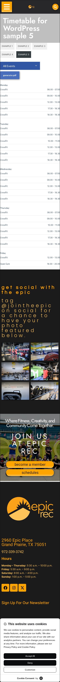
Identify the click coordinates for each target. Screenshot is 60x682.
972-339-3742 (13, 552)
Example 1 (7, 46)
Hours (7, 558)
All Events (9, 66)
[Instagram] (14, 588)
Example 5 (23, 54)
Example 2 (23, 46)
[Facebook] (5, 588)
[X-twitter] (22, 588)
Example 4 (7, 54)
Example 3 (39, 46)
